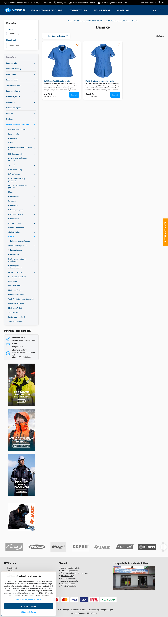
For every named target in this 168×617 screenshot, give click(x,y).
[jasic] (21, 530)
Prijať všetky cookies (28, 606)
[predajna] (134, 589)
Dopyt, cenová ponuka (69, 581)
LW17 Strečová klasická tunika (57, 81)
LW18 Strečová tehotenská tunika (99, 81)
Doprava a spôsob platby (70, 568)
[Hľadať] (142, 10)
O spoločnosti (12, 568)
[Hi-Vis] (21, 405)
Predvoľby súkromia (78, 609)
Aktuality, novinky (68, 583)
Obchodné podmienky (69, 570)
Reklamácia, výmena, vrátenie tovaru (74, 573)
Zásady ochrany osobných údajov (100, 609)
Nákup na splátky (67, 576)
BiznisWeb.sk (92, 613)
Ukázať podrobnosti (28, 612)
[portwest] (21, 495)
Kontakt (10, 570)
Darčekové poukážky (69, 586)
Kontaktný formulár (68, 578)
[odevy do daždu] (21, 450)
